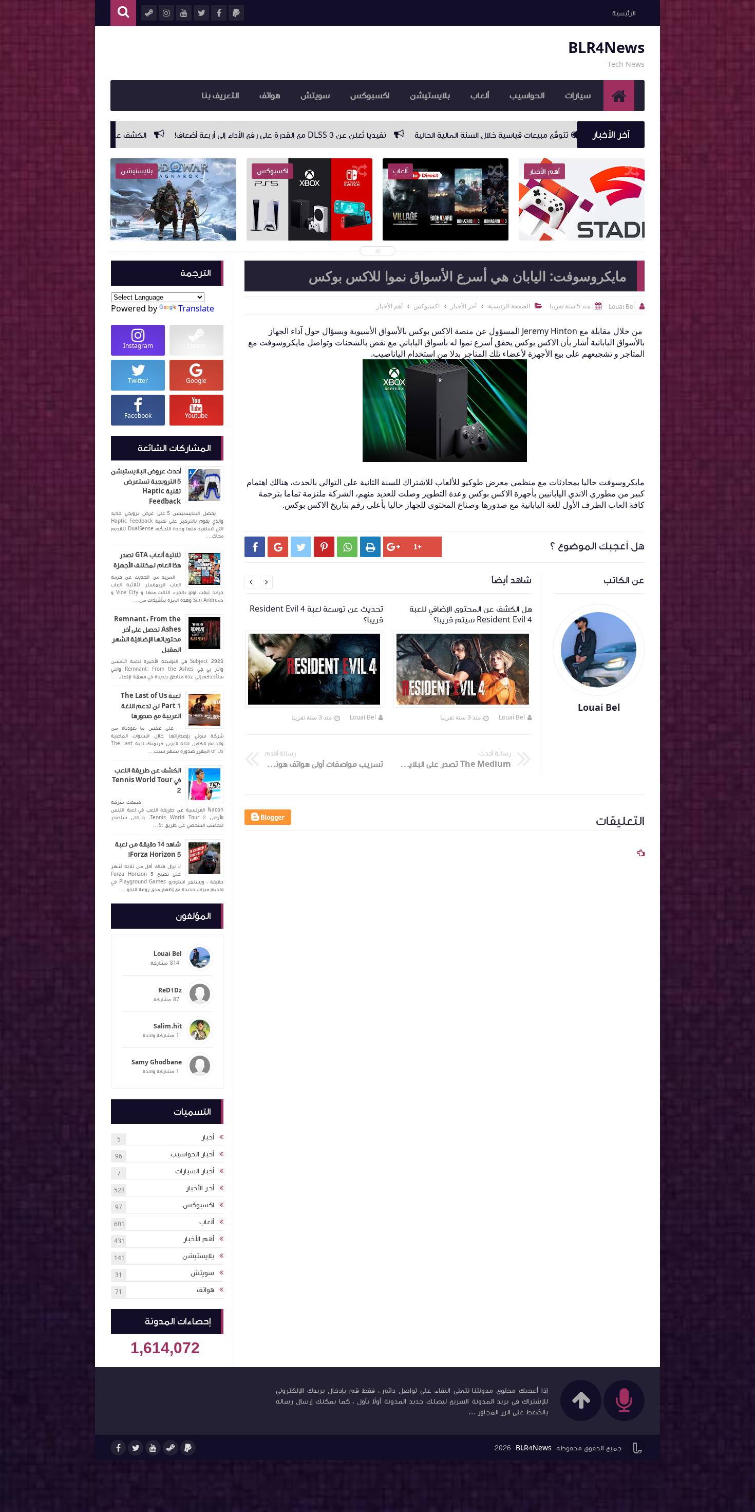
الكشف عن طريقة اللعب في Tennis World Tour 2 (146, 780)
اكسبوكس (369, 95)
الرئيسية (623, 13)
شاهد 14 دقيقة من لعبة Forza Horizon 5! (148, 849)
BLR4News (606, 48)
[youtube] (153, 1447)
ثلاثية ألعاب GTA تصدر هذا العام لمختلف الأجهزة (147, 560)
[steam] (170, 1447)
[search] (123, 13)
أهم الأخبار (198, 1239)
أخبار (207, 1137)
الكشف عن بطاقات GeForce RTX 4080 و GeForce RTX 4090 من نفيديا (175, 135)
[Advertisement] (439, 1161)
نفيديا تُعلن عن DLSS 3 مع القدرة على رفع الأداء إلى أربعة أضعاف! (432, 135)
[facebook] (118, 1447)
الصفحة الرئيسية (509, 306)
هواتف (269, 95)
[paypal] (188, 1447)
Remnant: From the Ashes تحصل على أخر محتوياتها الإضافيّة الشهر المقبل (146, 634)
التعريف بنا (220, 95)
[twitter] (135, 1447)
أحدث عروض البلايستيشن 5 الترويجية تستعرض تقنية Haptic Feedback (146, 486)
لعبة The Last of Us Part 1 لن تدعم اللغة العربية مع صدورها (151, 706)
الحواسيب (526, 95)
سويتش (315, 95)
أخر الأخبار (200, 1188)
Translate (196, 308)
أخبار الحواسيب (192, 1154)
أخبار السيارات (194, 1171)
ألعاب (479, 95)
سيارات (578, 95)
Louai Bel (512, 717)
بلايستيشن (430, 95)
